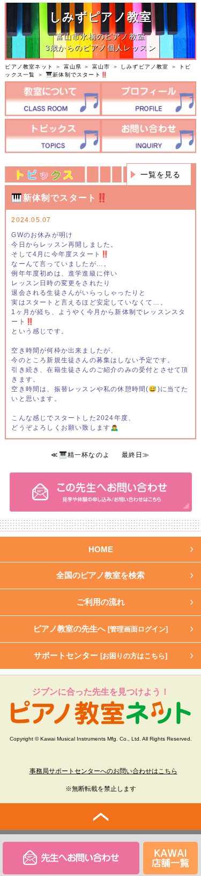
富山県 (73, 67)
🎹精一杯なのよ (84, 455)
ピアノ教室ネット (29, 67)
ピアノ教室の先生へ (100, 628)
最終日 (132, 455)
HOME (100, 549)
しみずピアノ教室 (145, 67)
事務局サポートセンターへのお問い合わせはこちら (103, 771)
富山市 (101, 67)
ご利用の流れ (101, 601)
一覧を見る (160, 174)
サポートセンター (100, 655)
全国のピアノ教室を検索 (100, 575)
